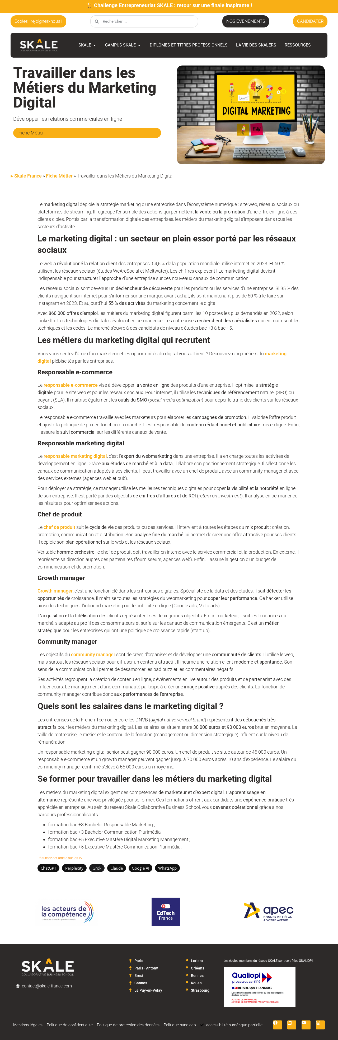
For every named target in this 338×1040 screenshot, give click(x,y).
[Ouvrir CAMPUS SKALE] (139, 45)
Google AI (140, 868)
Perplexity (74, 868)
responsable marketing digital (75, 456)
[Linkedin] (291, 1024)
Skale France (28, 176)
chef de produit (59, 527)
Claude (116, 868)
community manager (93, 654)
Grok (96, 868)
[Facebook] (277, 1024)
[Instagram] (320, 1024)
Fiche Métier (59, 176)
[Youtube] (306, 1024)
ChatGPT (48, 868)
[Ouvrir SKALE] (94, 45)
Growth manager (55, 591)
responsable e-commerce (71, 385)
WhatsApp (167, 868)
